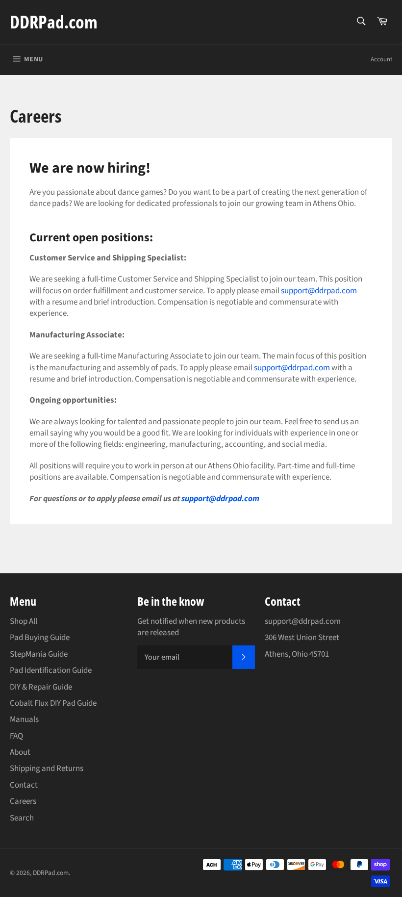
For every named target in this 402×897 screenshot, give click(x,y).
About (20, 752)
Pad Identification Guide (51, 670)
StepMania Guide (39, 654)
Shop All (23, 621)
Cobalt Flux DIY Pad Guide (53, 703)
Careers (23, 801)
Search (22, 818)
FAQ (16, 736)
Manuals (24, 719)
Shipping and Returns (46, 768)
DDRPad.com (54, 22)
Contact (24, 785)
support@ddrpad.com (319, 291)
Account (381, 59)
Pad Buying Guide (40, 637)
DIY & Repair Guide (41, 687)
